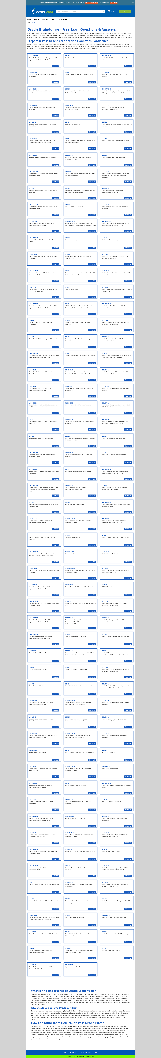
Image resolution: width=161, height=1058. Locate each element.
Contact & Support (85, 1052)
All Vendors (63, 19)
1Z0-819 (67, 287)
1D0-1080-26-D (106, 783)
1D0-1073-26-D (33, 271)
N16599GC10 (33, 750)
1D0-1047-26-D (70, 733)
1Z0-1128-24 (33, 386)
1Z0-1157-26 (69, 965)
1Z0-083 (104, 849)
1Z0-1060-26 (33, 568)
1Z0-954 (31, 502)
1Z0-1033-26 (33, 155)
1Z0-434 (67, 502)
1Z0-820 (31, 899)
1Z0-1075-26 (105, 601)
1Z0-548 (67, 138)
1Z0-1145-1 (68, 254)
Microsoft (45, 19)
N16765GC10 (106, 915)
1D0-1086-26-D (70, 651)
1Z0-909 (67, 915)
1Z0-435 (104, 899)
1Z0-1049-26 (105, 337)
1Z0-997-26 (32, 370)
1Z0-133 (67, 684)
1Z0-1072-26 (33, 89)
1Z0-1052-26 (33, 783)
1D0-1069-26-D (33, 866)
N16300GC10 (69, 816)
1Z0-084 (67, 899)
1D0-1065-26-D (106, 304)
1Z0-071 (31, 684)
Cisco (29, 19)
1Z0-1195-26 (69, 849)
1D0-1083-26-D (33, 171)
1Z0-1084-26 (105, 733)
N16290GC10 (69, 552)
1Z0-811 (67, 56)
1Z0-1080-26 (69, 585)
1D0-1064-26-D (70, 766)
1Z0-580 (31, 419)
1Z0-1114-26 (105, 72)
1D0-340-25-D (69, 832)
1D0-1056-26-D (33, 485)
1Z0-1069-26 (69, 882)
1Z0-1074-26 (105, 105)
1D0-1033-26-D (106, 56)
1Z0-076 (67, 750)
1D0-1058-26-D (70, 717)
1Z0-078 (104, 485)
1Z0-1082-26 (105, 320)
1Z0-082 (31, 667)
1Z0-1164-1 (32, 766)
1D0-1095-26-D (106, 502)
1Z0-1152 (104, 452)
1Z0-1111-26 (105, 700)
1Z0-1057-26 (33, 700)
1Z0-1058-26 (105, 618)
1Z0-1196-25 (105, 651)
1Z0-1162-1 (32, 287)
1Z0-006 (67, 204)
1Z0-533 (104, 155)
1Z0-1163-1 (68, 948)
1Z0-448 (67, 667)
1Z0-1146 (104, 634)
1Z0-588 (67, 337)
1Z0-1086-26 (105, 271)
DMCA (96, 1052)
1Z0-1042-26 (105, 254)
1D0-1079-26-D (70, 618)
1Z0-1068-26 (33, 105)
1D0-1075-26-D (33, 204)
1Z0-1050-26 (33, 469)
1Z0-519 (31, 882)
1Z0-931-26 (32, 932)
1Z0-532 (67, 320)
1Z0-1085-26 (69, 452)
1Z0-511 (67, 72)
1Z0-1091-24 (33, 733)
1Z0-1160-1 (105, 568)
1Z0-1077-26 (105, 403)
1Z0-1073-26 (105, 204)
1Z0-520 (67, 866)
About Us (73, 1052)
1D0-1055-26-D (70, 221)
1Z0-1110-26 (32, 122)
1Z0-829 (104, 750)
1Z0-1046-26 (105, 832)
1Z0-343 (67, 271)
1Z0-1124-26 (105, 932)
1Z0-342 (67, 188)
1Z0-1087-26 (33, 72)
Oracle (54, 19)
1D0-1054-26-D (33, 552)
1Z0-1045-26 (105, 866)
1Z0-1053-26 (105, 188)
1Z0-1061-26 (105, 552)
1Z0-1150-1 (105, 287)
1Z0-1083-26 (69, 419)
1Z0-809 (67, 122)
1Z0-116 (31, 436)
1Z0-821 (67, 238)
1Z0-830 (67, 634)
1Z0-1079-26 (105, 171)
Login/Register (124, 12)
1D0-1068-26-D (70, 155)
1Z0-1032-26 (105, 717)
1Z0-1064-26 (105, 816)
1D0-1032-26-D (106, 518)
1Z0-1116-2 (32, 832)
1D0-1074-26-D (33, 618)
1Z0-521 (104, 122)
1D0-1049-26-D (70, 568)
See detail (56, 66)
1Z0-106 (104, 238)
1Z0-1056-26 (69, 370)
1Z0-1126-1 (105, 882)
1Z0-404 (104, 353)
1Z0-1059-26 (33, 915)
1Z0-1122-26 (105, 386)
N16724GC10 (69, 403)
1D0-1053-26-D (33, 452)
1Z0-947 (31, 320)
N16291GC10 (106, 766)
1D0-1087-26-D (33, 849)
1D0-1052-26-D (33, 634)
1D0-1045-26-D (106, 469)
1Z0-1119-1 (68, 601)
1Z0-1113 (104, 948)
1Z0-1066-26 (105, 667)
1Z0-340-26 (68, 386)
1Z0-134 (67, 932)
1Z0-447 (67, 353)
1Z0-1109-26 (33, 717)
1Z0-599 (104, 436)
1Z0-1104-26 (33, 799)
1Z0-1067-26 (69, 799)
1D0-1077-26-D (106, 89)
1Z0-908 (104, 585)
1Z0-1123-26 (69, 105)
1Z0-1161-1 (32, 965)
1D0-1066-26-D (106, 221)
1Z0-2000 (68, 171)
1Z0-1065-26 (33, 518)
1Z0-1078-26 (33, 138)
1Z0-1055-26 (105, 684)
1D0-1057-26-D (33, 816)
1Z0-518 (31, 535)
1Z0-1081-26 (105, 370)
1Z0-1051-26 (69, 485)
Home (29, 22)
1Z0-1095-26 (33, 254)
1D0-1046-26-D (106, 419)
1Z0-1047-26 (33, 221)
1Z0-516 (31, 188)
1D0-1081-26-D (33, 304)
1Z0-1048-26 (33, 585)
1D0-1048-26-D (33, 601)
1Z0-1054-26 (33, 403)
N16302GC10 (33, 651)
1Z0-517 (104, 535)
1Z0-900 (104, 799)
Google (36, 19)
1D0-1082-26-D (33, 56)
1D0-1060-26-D (70, 436)
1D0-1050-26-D (70, 89)
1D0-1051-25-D (70, 518)
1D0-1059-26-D (33, 353)
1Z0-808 (67, 535)
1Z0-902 (31, 948)
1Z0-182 (104, 138)
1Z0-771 (67, 469)
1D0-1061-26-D (33, 238)
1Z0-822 (31, 337)
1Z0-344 (67, 304)
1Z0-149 (67, 783)
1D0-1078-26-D (70, 700)
